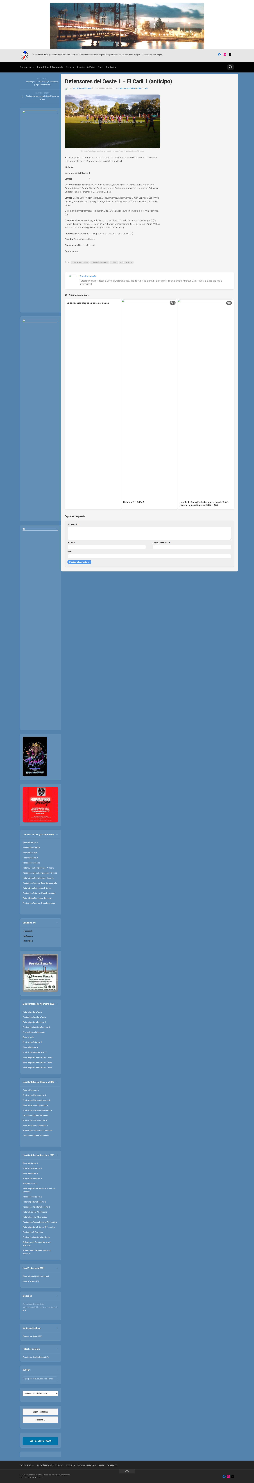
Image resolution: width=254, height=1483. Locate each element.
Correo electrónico (162, 542)
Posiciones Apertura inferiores (36, 1237)
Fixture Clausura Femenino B (35, 1125)
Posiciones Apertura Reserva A (36, 1027)
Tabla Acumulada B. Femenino (36, 1136)
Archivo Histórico (86, 67)
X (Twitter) (28, 941)
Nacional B (40, 1420)
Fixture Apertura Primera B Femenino (39, 1227)
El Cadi (114, 262)
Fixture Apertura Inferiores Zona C (38, 1067)
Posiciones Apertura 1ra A (34, 1017)
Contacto (111, 67)
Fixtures (70, 67)
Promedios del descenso (34, 1032)
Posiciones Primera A (32, 1168)
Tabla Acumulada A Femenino (36, 1115)
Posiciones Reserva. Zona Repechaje (39, 903)
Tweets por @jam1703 (32, 1336)
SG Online (39, 1477)
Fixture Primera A (30, 843)
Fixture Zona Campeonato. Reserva (38, 878)
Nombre (71, 542)
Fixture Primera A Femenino (35, 1212)
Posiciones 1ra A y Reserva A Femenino (40, 1222)
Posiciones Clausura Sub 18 (35, 1120)
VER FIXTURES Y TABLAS (40, 1441)
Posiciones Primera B (32, 1042)
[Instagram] (224, 54)
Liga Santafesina (126, 88)
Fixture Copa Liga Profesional (36, 1276)
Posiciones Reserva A (32, 1178)
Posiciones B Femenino (33, 1232)
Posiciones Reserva (31, 863)
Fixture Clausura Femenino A (35, 1105)
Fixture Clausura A (31, 1090)
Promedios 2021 (30, 1183)
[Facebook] (219, 54)
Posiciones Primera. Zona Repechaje (39, 893)
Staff (100, 67)
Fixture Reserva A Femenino (35, 1217)
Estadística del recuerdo (50, 67)
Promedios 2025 (30, 853)
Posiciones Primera (31, 848)
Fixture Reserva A (30, 858)
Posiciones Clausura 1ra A (34, 1095)
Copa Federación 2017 (80, 262)
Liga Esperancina (126, 262)
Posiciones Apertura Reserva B (36, 1207)
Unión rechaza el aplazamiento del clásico (88, 303)
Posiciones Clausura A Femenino (37, 1110)
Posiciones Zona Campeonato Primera (40, 873)
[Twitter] (230, 54)
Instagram (28, 936)
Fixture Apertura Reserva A (34, 1022)
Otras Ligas (142, 88)
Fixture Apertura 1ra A (32, 1012)
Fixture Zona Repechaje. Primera (37, 888)
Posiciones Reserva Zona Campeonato (40, 883)
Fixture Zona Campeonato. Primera (38, 868)
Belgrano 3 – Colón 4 (133, 502)
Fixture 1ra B (28, 1037)
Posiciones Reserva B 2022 (34, 1052)
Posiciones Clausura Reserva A (36, 1100)
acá (24, 1310)
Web (69, 552)
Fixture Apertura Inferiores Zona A (38, 1057)
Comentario (73, 524)
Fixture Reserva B (30, 1047)
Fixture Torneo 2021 (31, 1281)
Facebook (28, 931)
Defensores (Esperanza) (100, 262)
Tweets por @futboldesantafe (36, 1357)
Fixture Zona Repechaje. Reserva (37, 898)
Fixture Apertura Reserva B (34, 1202)
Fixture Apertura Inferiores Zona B (38, 1062)
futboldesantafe (82, 88)
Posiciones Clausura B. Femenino (37, 1131)
